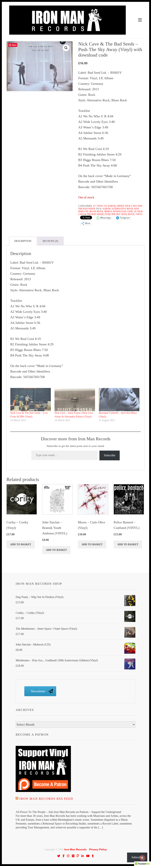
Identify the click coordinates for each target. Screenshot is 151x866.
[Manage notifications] (142, 858)
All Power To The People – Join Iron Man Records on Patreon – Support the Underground (68, 811)
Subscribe (109, 455)
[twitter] (58, 856)
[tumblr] (93, 856)
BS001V (108, 211)
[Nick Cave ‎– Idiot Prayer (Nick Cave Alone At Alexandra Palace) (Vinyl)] (75, 399)
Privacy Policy (98, 849)
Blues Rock (96, 211)
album (106, 208)
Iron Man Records (75, 849)
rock (131, 214)
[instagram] (68, 856)
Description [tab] (22, 241)
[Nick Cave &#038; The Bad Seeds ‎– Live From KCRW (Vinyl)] (30, 399)
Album (112, 206)
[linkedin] (82, 856)
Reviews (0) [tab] (50, 241)
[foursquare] (78, 856)
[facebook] (63, 856)
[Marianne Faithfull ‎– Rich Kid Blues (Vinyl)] (119, 399)
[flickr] (73, 856)
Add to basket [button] (20, 544)
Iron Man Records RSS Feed (46, 798)
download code (123, 211)
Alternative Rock (122, 208)
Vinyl (139, 214)
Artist (120, 206)
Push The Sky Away (116, 214)
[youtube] (87, 856)
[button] (66, 48)
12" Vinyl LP (100, 206)
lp (135, 211)
